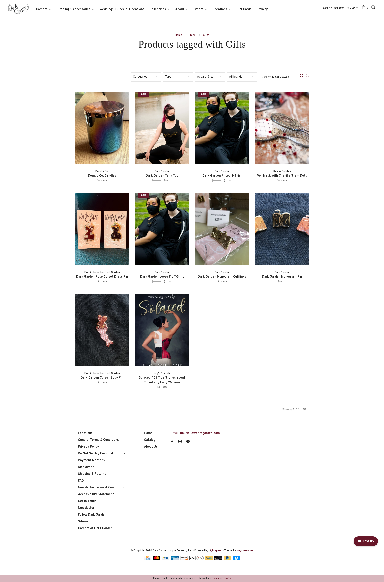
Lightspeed (215, 550)
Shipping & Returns (92, 474)
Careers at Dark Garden (95, 528)
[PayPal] (209, 560)
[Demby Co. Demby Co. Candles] (102, 128)
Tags (193, 35)
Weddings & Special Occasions (122, 9)
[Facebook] (172, 442)
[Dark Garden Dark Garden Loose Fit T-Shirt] (162, 229)
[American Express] (175, 560)
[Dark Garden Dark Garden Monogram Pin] (282, 229)
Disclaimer (86, 467)
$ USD (351, 8)
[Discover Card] (184, 560)
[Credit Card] (148, 560)
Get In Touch (87, 501)
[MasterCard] (157, 560)
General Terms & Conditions (98, 440)
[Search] (373, 8)
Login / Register (333, 8)
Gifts (206, 35)
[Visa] (166, 560)
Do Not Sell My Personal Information (104, 454)
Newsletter (86, 508)
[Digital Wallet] (196, 560)
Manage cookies (222, 578)
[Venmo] (236, 560)
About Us (151, 447)
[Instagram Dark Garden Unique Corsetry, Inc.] (180, 442)
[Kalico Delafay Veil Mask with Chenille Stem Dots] (282, 128)
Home (178, 35)
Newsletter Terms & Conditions (101, 488)
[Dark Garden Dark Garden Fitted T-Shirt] (222, 128)
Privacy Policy (88, 447)
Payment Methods (91, 460)
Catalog (149, 440)
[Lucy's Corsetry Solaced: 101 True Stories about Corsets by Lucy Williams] (162, 330)
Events (198, 9)
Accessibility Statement (96, 494)
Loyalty (262, 9)
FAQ (81, 481)
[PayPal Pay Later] (228, 560)
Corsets (41, 9)
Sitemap (84, 522)
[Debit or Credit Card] (218, 560)
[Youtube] (188, 442)
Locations (220, 9)
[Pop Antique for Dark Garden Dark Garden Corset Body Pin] (102, 330)
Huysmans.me (245, 550)
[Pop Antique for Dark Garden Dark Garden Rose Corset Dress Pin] (102, 229)
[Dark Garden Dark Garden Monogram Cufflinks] (222, 229)
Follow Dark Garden (92, 515)
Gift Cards (243, 9)
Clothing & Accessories (73, 9)
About (179, 9)
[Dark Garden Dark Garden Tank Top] (162, 128)
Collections (158, 9)
